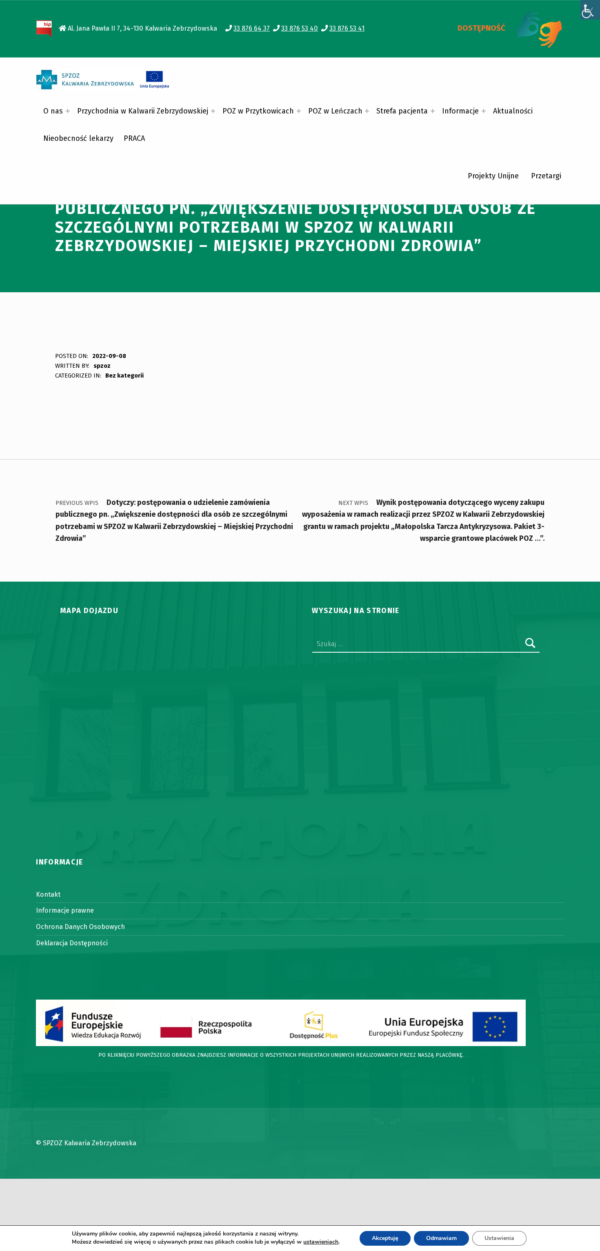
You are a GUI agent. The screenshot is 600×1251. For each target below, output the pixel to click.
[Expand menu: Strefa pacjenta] (433, 111)
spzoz (102, 365)
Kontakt (48, 894)
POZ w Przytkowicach (258, 111)
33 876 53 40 (299, 28)
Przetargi (546, 175)
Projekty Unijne (493, 175)
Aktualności (513, 111)
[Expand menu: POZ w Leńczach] (367, 111)
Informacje (460, 111)
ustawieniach (320, 1242)
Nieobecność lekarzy (78, 138)
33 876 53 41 (346, 28)
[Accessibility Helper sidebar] (590, 10)
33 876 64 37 (251, 28)
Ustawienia (499, 1238)
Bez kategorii (124, 375)
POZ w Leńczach (335, 111)
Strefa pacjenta (402, 111)
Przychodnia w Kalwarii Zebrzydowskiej (142, 111)
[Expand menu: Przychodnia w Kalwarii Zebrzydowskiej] (213, 111)
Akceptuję (385, 1238)
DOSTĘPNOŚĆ (481, 28)
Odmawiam (441, 1238)
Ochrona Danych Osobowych (80, 927)
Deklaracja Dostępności (72, 943)
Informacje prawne (65, 910)
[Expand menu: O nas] (68, 111)
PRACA (134, 138)
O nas (53, 111)
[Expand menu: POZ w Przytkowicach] (299, 111)
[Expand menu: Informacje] (484, 111)
